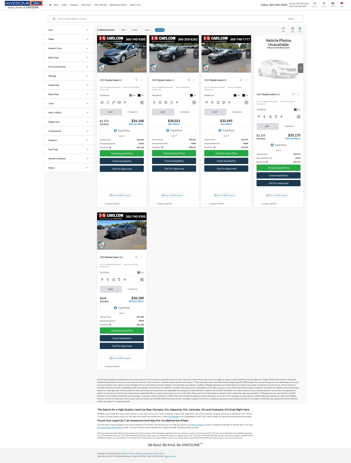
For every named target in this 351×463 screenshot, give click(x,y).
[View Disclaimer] (125, 102)
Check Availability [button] (121, 161)
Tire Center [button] (100, 5)
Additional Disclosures (144, 453)
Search (291, 19)
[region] (122, 143)
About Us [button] (135, 5)
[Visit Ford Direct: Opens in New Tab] (170, 456)
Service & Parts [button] (118, 5)
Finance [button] (74, 5)
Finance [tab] (133, 112)
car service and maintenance (109, 427)
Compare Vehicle (112, 203)
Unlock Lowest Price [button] (122, 153)
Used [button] (64, 5)
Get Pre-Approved (122, 168)
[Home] (50, 5)
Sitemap (125, 453)
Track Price (124, 130)
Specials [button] (86, 5)
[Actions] (141, 80)
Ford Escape (173, 416)
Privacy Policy (159, 453)
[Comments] (142, 102)
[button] (144, 54)
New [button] (56, 5)
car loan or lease (196, 425)
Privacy (132, 453)
